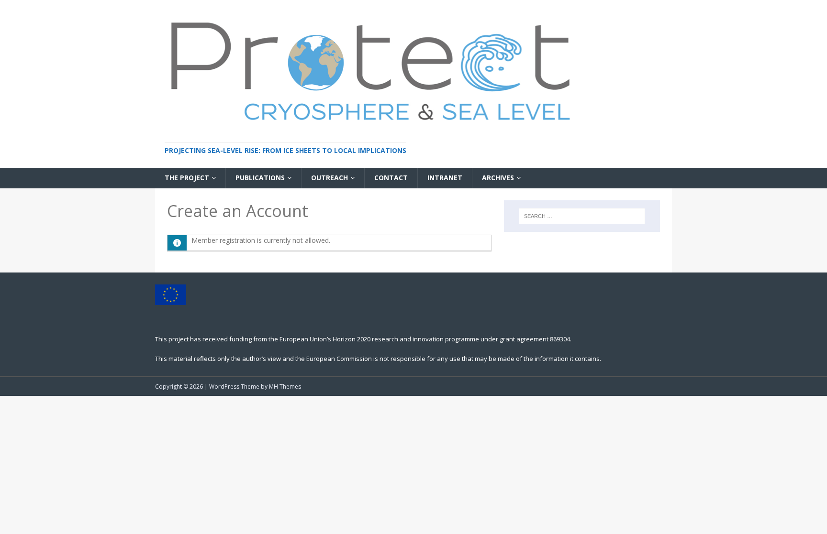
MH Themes (285, 386)
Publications (260, 177)
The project (187, 177)
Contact (391, 177)
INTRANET (444, 177)
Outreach (329, 177)
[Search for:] (582, 216)
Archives (498, 177)
